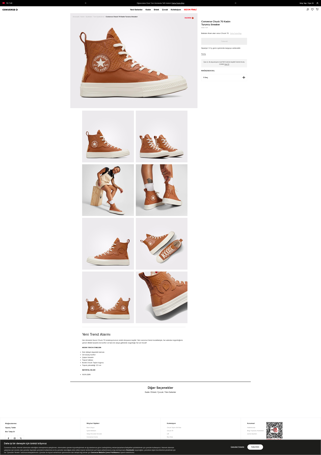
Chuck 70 (170, 431)
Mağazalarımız (11, 423)
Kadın (148, 10)
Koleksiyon (176, 10)
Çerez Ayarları (252, 434)
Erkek (156, 10)
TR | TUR (9, 3)
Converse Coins (92, 437)
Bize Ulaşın (91, 428)
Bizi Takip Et (10, 432)
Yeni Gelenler (136, 10)
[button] (85, 3)
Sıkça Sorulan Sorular (94, 434)
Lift (168, 434)
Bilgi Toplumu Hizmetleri (255, 431)
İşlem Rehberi (91, 431)
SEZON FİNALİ (190, 10)
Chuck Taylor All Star (174, 428)
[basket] (317, 9)
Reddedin (130, 450)
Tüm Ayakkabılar (99, 17)
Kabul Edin (255, 447)
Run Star (170, 437)
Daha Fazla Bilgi (178, 3)
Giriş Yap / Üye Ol (307, 3)
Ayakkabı (89, 17)
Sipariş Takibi (10, 428)
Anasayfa (76, 17)
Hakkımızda (251, 428)
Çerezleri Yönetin (237, 447)
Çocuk (165, 10)
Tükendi (224, 41)
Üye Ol (226, 64)
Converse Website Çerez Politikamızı (105, 452)
